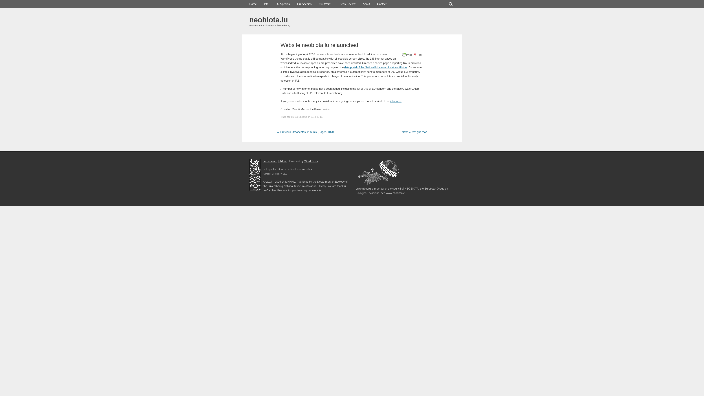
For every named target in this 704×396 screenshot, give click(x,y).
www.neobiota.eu (396, 193)
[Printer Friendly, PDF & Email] (412, 54)
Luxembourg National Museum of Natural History (297, 186)
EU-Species (304, 4)
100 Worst (325, 4)
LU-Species (283, 4)
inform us (396, 101)
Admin (283, 161)
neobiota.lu (268, 20)
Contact (381, 4)
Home (253, 4)
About (366, 4)
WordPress (311, 161)
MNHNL (290, 181)
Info (266, 4)
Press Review (347, 4)
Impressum (270, 161)
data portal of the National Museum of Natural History (375, 67)
